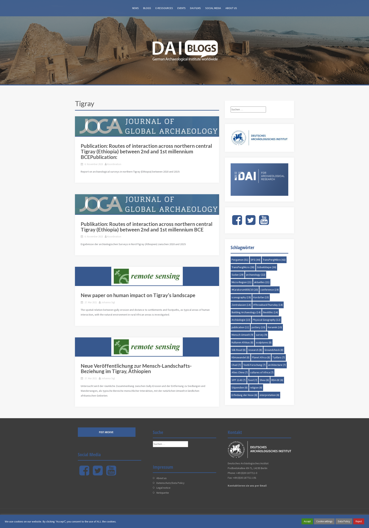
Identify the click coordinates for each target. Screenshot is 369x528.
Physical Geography (266, 319)
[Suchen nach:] (248, 109)
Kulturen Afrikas (242, 342)
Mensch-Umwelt (242, 334)
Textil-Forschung (254, 365)
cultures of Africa (261, 372)
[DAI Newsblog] (184, 49)
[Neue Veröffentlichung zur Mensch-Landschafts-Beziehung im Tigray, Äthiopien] (147, 346)
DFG (255, 259)
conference (269, 289)
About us (231, 8)
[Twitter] (250, 223)
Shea (264, 380)
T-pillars (279, 357)
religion (256, 387)
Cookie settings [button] (324, 521)
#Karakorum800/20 (245, 289)
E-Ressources (164, 8)
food (252, 380)
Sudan (238, 274)
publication (240, 327)
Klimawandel (240, 357)
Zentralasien (241, 305)
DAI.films (195, 8)
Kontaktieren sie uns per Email (247, 485)
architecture (277, 365)
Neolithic (270, 312)
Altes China (240, 372)
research (255, 350)
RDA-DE (277, 380)
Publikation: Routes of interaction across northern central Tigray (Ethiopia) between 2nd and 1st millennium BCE (146, 227)
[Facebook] (237, 223)
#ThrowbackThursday (268, 305)
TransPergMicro (243, 267)
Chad (236, 365)
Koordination (114, 164)
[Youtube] (264, 223)
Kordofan (261, 297)
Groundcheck (273, 350)
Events (181, 8)
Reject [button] (359, 521)
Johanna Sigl (108, 302)
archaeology (255, 274)
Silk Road (239, 350)
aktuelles (261, 282)
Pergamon (240, 259)
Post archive (106, 432)
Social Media (213, 8)
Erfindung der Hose (244, 395)
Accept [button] (307, 521)
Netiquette (162, 492)
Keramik (275, 327)
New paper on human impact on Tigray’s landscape (138, 295)
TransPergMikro (274, 259)
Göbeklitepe (266, 267)
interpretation (269, 395)
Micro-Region (242, 282)
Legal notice (163, 487)
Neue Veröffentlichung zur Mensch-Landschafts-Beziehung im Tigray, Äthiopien (136, 368)
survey (261, 334)
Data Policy (344, 521)
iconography (241, 297)
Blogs (147, 8)
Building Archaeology (246, 312)
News (135, 8)
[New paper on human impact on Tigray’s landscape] (147, 276)
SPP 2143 (239, 380)
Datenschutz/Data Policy (170, 483)
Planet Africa (261, 357)
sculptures (264, 342)
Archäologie (241, 319)
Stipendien (240, 387)
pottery (258, 327)
